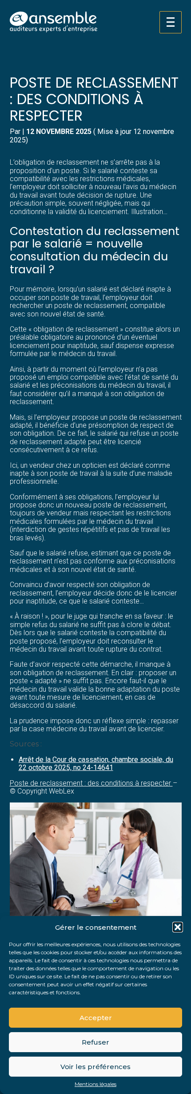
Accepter (96, 1017)
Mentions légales (95, 1084)
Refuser (95, 1042)
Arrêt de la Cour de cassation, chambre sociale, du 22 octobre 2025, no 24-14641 (96, 763)
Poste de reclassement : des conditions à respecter (91, 783)
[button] (177, 927)
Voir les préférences (95, 1066)
